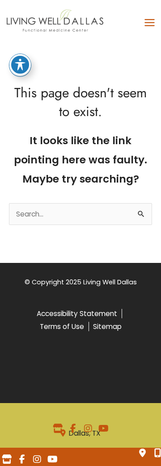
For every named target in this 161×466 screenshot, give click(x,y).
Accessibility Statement (77, 313)
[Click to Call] (154, 453)
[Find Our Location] (143, 453)
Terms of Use (62, 326)
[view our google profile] (57, 428)
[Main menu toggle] (150, 23)
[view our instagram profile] (88, 428)
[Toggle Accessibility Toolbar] (20, 64)
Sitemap (107, 326)
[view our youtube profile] (103, 428)
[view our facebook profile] (73, 428)
